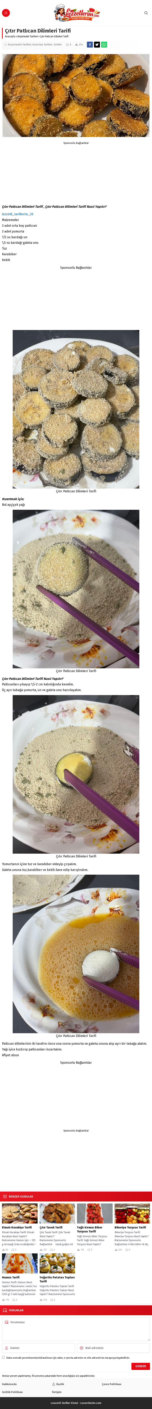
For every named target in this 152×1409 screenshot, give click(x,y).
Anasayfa (10, 36)
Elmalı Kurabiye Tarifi (17, 1227)
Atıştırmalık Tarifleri (27, 36)
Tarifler (58, 44)
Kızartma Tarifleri (42, 44)
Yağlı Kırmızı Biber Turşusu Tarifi (89, 1229)
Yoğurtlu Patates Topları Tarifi (57, 1279)
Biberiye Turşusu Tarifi (130, 1227)
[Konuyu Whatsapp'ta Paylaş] (104, 45)
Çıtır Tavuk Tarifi (51, 1227)
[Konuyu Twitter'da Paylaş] (97, 45)
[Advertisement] (76, 172)
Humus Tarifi (10, 1277)
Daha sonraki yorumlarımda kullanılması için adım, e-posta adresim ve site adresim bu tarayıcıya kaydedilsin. (68, 1357)
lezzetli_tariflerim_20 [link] (17, 214)
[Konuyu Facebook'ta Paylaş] (90, 45)
